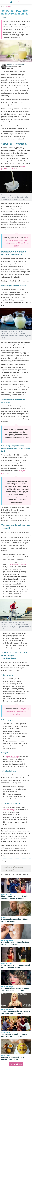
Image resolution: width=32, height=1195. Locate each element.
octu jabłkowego (9, 810)
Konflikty (4, 917)
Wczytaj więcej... (16, 1064)
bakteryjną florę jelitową (18, 564)
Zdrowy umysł (5, 1032)
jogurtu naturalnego (12, 757)
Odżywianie (8, 6)
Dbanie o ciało (5, 1055)
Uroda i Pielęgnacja (7, 940)
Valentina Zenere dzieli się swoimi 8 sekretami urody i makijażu (15, 1012)
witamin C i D (6, 345)
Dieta (2, 6)
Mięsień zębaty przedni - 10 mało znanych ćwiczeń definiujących (14, 897)
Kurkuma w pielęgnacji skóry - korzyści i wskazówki (13, 1058)
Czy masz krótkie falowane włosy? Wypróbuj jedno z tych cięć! (15, 989)
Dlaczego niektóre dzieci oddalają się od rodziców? (14, 920)
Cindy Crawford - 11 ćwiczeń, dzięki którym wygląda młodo (15, 966)
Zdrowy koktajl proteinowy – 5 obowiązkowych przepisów (17, 711)
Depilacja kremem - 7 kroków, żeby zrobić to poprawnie (15, 943)
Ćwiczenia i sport (6, 894)
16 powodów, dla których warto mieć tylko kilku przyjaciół (14, 1035)
